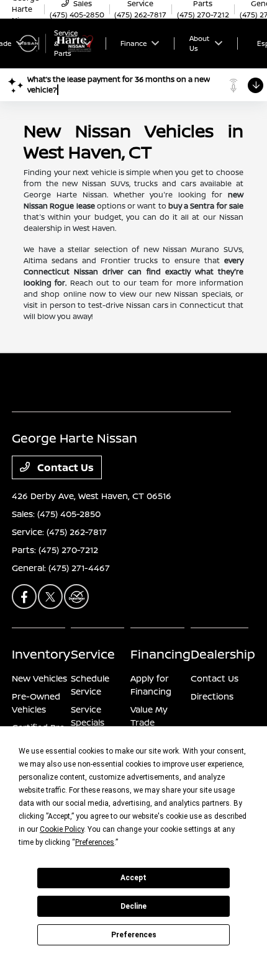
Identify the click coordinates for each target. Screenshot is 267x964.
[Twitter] (50, 596)
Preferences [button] (94, 842)
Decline (133, 906)
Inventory (41, 654)
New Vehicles (39, 678)
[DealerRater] (76, 596)
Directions (212, 696)
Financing (160, 654)
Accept (133, 877)
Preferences (133, 934)
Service (93, 654)
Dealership (223, 654)
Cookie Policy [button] (62, 829)
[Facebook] (24, 596)
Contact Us (64, 467)
